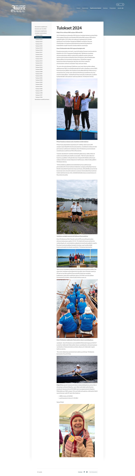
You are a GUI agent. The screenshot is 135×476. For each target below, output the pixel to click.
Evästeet (80, 472)
